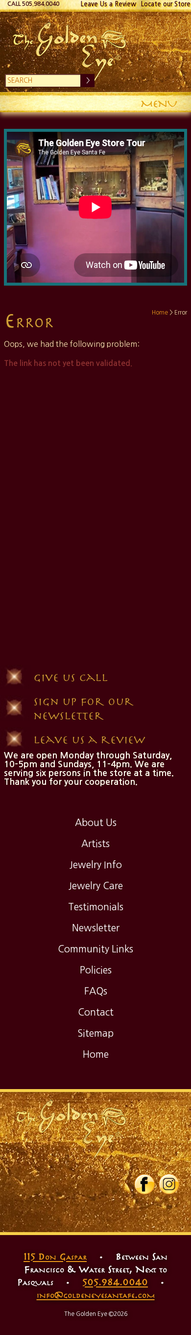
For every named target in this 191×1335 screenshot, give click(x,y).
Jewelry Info (96, 865)
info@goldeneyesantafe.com (96, 1294)
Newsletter (95, 928)
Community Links (95, 949)
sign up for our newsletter (83, 708)
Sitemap (95, 1033)
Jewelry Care (96, 886)
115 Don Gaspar (55, 1256)
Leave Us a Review (108, 4)
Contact (96, 1012)
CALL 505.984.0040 (33, 4)
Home (160, 313)
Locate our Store (166, 4)
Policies (96, 970)
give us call (70, 677)
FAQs (95, 991)
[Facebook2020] (144, 1192)
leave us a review (89, 739)
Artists (95, 844)
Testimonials (95, 907)
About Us (96, 822)
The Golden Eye (95, 52)
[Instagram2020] (169, 1192)
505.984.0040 (115, 1281)
